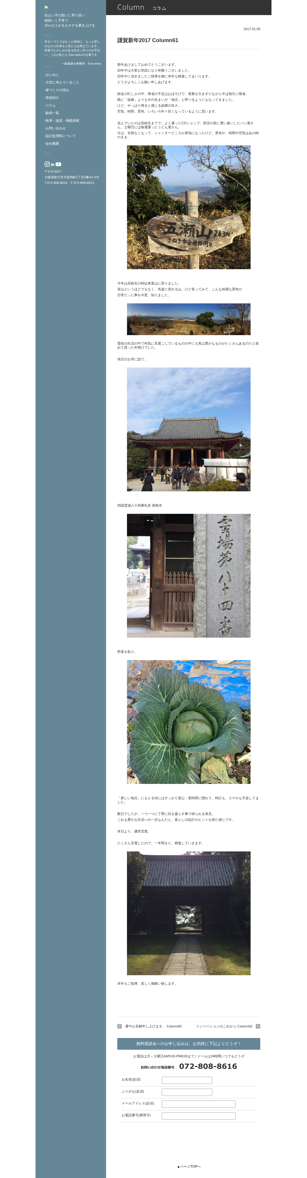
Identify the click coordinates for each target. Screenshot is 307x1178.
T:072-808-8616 (55, 183)
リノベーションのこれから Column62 (224, 1026)
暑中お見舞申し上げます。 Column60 (153, 1026)
